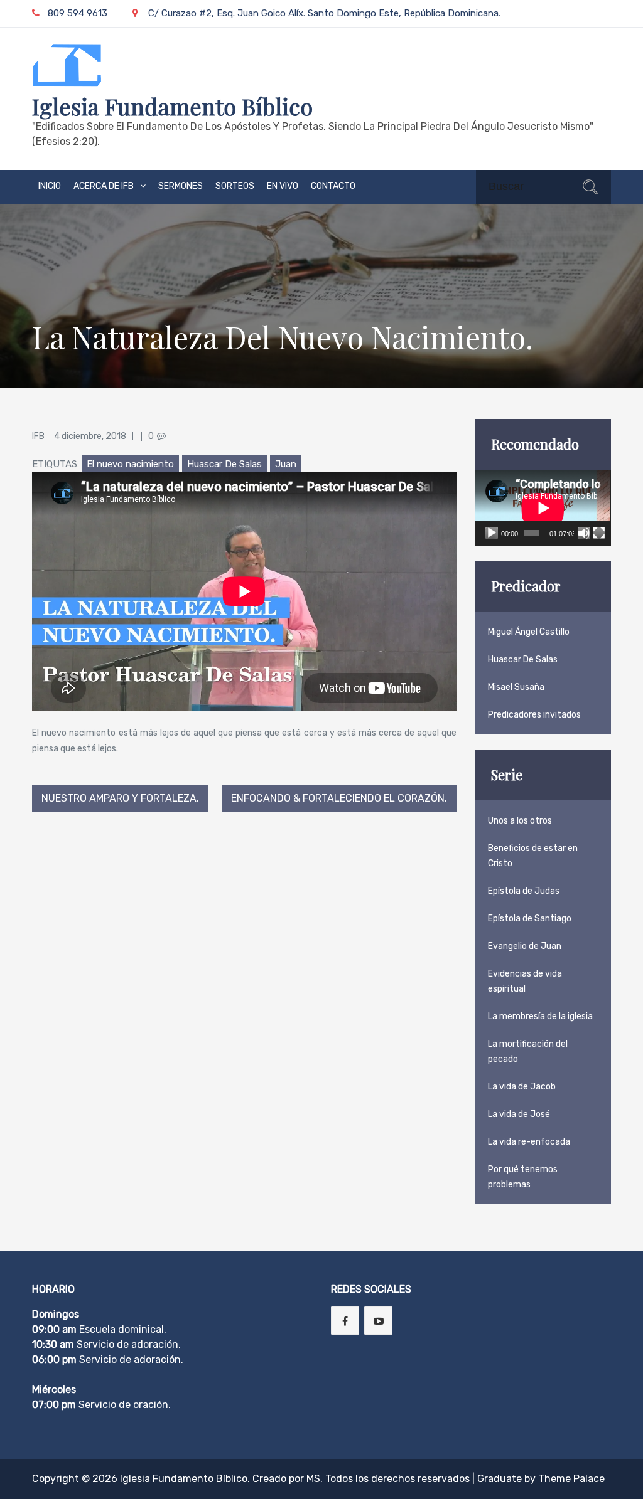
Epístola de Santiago (529, 918)
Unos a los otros (520, 820)
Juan (285, 464)
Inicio (49, 186)
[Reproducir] (491, 533)
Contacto (333, 186)
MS (313, 1479)
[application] (542, 508)
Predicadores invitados (534, 714)
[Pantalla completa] (599, 533)
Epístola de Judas (523, 891)
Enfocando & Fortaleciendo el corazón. (339, 798)
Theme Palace (571, 1479)
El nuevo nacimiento (130, 464)
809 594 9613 (77, 13)
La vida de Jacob (522, 1086)
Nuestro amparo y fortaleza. (120, 798)
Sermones (180, 186)
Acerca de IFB (103, 186)
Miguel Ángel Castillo (529, 632)
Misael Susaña (516, 687)
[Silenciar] (584, 533)
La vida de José (519, 1114)
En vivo (282, 186)
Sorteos (234, 186)
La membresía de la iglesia (540, 1016)
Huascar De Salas (224, 464)
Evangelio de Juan (524, 946)
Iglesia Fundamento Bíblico (172, 106)
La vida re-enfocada (529, 1141)
